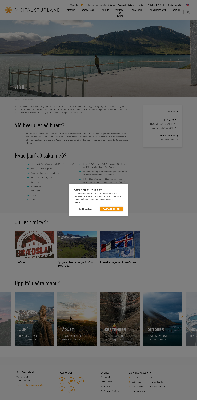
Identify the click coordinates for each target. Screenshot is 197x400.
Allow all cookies (111, 209)
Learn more (77, 202)
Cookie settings (85, 209)
